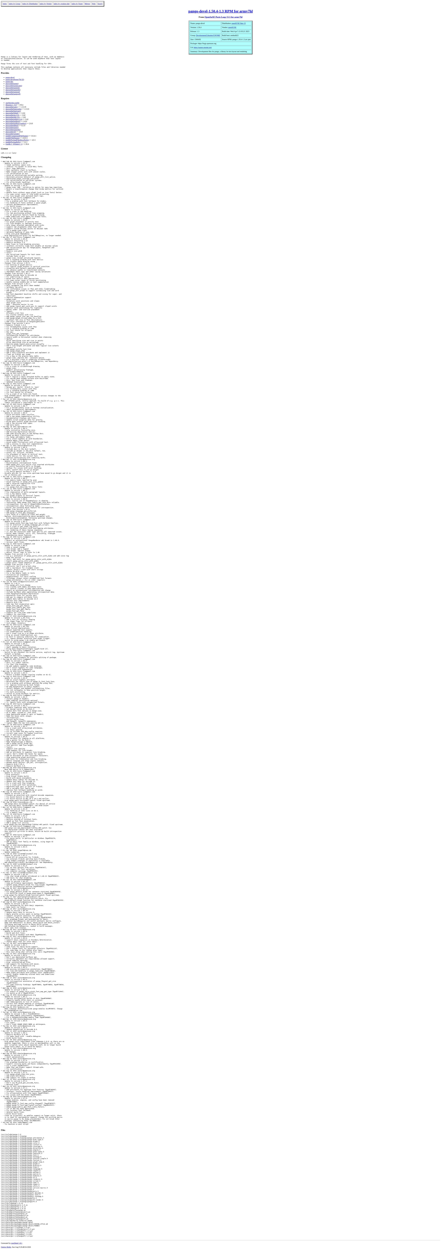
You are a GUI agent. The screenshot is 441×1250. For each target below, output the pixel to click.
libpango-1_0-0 (11, 105)
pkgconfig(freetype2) (13, 111)
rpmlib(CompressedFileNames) (17, 136)
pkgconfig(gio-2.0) (12, 115)
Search (100, 4)
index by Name (77, 4)
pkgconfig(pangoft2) (13, 90)
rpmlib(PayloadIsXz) (13, 142)
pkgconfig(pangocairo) (14, 86)
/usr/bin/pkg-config (12, 103)
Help (94, 4)
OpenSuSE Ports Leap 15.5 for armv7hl (223, 17)
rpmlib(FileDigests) (13, 138)
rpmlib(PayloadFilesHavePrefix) (17, 140)
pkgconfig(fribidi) (12, 113)
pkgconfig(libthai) (12, 126)
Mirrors (87, 4)
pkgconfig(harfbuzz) (13, 121)
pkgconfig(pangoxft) (13, 94)
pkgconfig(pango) (12, 84)
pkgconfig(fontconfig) (13, 109)
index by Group (14, 4)
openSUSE (232, 27)
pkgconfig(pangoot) (13, 92)
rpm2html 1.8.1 (16, 1243)
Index (5, 4)
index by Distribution (30, 4)
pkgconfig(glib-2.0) (13, 117)
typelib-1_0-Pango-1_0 (14, 144)
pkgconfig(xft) (11, 132)
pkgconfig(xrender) (13, 134)
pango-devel (10, 77)
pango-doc (9, 82)
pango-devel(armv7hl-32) (15, 79)
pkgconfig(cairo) (12, 107)
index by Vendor (46, 4)
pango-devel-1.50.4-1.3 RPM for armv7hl (220, 11)
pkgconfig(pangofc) (13, 88)
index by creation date (62, 4)
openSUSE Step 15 (239, 23)
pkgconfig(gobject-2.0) (14, 119)
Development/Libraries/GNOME (208, 35)
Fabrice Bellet (6, 1247)
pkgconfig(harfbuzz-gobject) (16, 123)
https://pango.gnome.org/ (203, 47)
